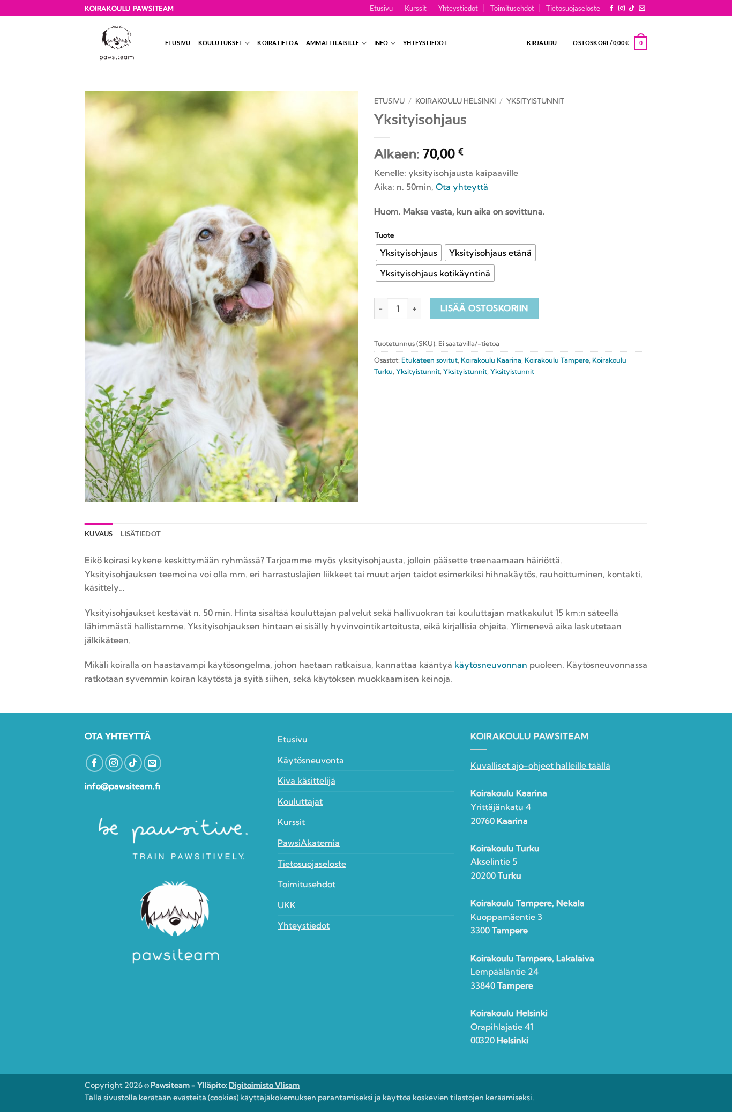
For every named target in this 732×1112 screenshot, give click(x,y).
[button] (542, 43)
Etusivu (381, 8)
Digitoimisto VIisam (264, 1085)
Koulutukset (220, 42)
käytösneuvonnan (490, 664)
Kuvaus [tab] (99, 533)
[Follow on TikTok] (632, 8)
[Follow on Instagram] (621, 8)
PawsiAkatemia (309, 842)
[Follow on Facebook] (611, 8)
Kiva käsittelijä (306, 780)
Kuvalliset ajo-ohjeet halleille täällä (540, 765)
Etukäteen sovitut (429, 360)
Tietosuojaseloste (573, 8)
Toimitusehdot (512, 8)
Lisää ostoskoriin (484, 308)
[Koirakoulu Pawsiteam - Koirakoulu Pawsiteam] (117, 43)
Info (381, 42)
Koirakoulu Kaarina (491, 360)
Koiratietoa (277, 42)
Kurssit (416, 8)
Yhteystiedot (458, 8)
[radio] (408, 253)
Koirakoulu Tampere (557, 360)
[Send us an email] (642, 8)
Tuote (384, 235)
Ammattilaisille (332, 42)
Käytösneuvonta (311, 760)
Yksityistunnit (535, 101)
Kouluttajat (300, 801)
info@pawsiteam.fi (122, 785)
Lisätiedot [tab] (141, 533)
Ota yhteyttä (462, 186)
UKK (287, 905)
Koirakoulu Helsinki (455, 101)
